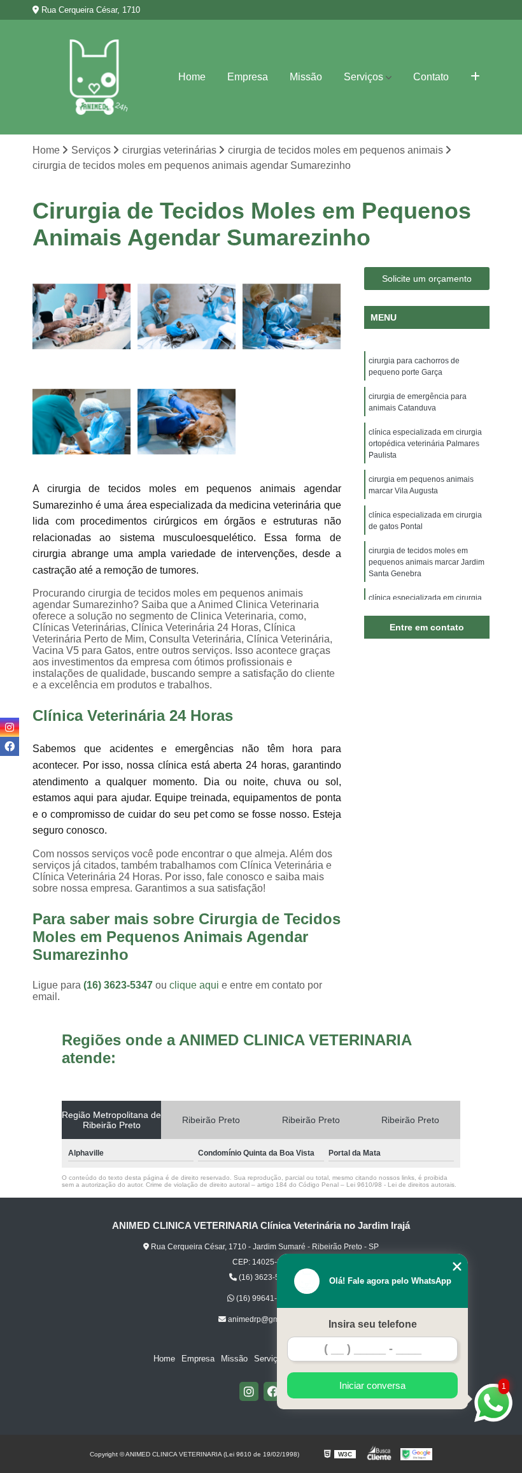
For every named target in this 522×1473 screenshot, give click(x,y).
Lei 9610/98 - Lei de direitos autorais (400, 1184)
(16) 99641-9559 (264, 1298)
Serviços (363, 76)
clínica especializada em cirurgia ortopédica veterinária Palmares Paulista (425, 444)
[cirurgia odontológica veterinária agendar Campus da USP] (81, 316)
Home (192, 76)
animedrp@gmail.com (265, 1319)
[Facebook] (273, 1391)
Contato (431, 76)
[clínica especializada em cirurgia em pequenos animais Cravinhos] (81, 421)
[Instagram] (248, 1391)
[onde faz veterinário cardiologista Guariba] (292, 316)
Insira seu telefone (372, 1324)
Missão (306, 76)
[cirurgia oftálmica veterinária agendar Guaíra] (187, 316)
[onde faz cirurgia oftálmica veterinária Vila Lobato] (187, 421)
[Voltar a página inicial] (94, 77)
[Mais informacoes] (475, 77)
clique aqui (194, 985)
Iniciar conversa (372, 1385)
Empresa (247, 76)
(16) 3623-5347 (119, 985)
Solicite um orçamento (427, 278)
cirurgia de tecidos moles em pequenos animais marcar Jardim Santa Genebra (426, 562)
